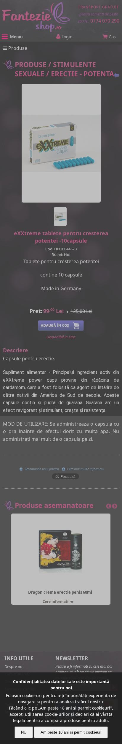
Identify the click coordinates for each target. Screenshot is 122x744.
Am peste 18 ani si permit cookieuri (71, 732)
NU (23, 732)
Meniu (16, 37)
